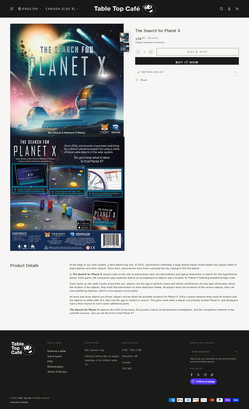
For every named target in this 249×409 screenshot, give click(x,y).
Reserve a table (56, 351)
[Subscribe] (237, 351)
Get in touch (54, 356)
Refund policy (55, 366)
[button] (221, 8)
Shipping (139, 42)
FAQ (50, 361)
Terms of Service (57, 371)
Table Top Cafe (25, 398)
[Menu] (12, 8)
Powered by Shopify (19, 402)
